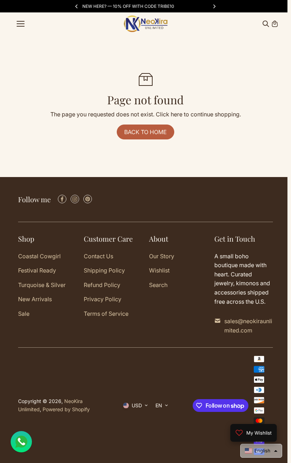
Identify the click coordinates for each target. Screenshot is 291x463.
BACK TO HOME (145, 132)
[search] (265, 23)
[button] (261, 450)
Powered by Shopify (66, 409)
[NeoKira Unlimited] (146, 24)
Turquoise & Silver (42, 284)
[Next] (214, 6)
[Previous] (77, 6)
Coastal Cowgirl (39, 256)
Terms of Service (106, 313)
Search (158, 284)
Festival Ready (37, 270)
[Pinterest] (87, 199)
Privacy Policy (102, 299)
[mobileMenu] (20, 24)
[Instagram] (75, 199)
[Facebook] (62, 199)
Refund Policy (102, 284)
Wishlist (159, 270)
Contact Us (98, 256)
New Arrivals (35, 299)
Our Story (161, 256)
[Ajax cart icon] (274, 23)
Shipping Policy (104, 270)
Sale (23, 313)
